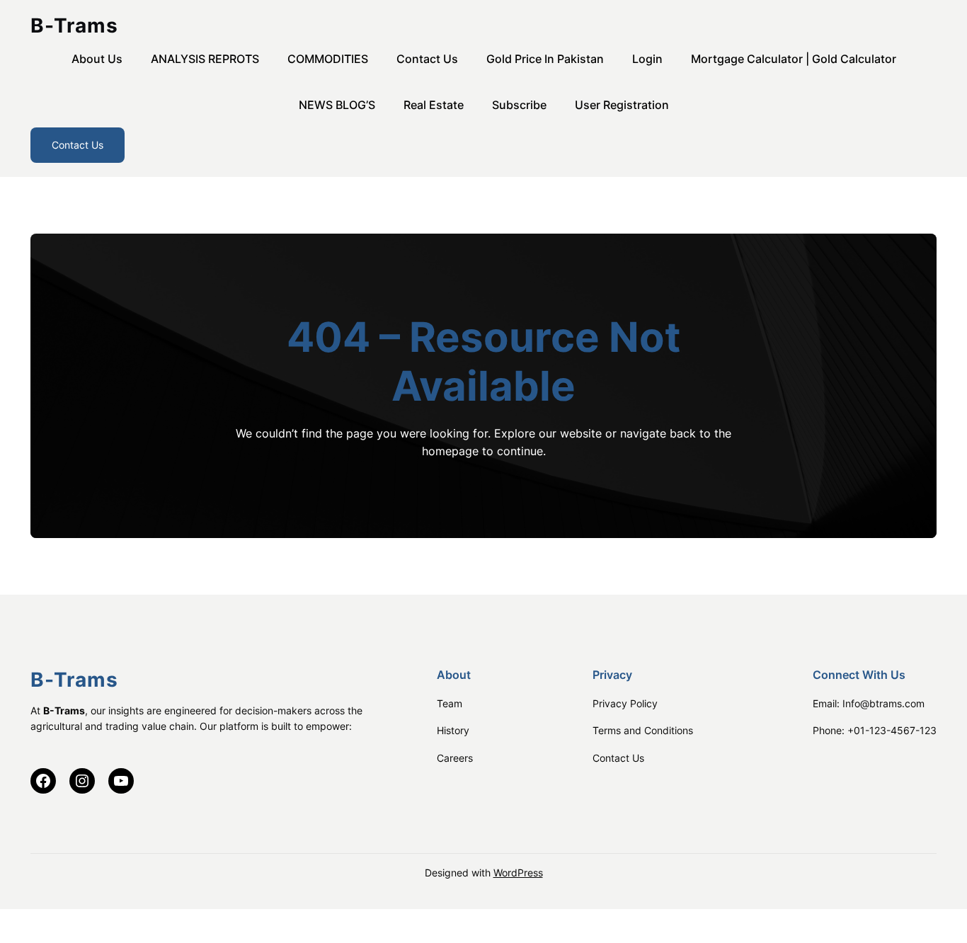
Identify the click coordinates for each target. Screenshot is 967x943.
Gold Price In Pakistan (545, 59)
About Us (96, 59)
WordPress (518, 873)
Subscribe (519, 105)
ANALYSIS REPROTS (205, 59)
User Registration (622, 105)
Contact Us (427, 59)
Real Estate (434, 105)
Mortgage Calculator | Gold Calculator (793, 59)
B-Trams (74, 25)
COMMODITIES (327, 59)
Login (647, 59)
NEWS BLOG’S (337, 105)
